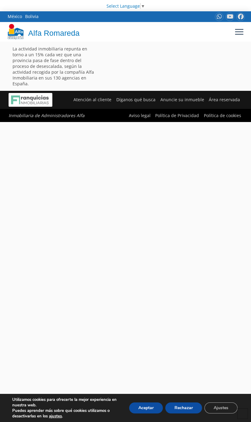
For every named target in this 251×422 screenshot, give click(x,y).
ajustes (55, 416)
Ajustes (221, 408)
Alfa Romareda (54, 33)
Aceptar (146, 408)
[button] (239, 32)
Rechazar (183, 408)
